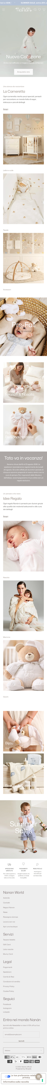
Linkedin (6, 1012)
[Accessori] (23, 260)
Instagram (7, 1008)
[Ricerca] (35, 9)
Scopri (5, 109)
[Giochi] (23, 667)
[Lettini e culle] (23, 141)
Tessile (5, 230)
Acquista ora (23, 72)
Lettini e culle (8, 170)
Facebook (7, 1004)
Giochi (5, 697)
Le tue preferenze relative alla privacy (26, 1076)
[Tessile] (23, 200)
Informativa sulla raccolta (16, 1081)
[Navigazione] (3, 9)
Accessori (7, 289)
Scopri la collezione (23, 331)
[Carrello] (44, 9)
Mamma (6, 637)
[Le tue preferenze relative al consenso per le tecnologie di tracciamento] (42, 1080)
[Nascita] (23, 548)
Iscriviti (21, 1041)
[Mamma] (23, 607)
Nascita (6, 577)
